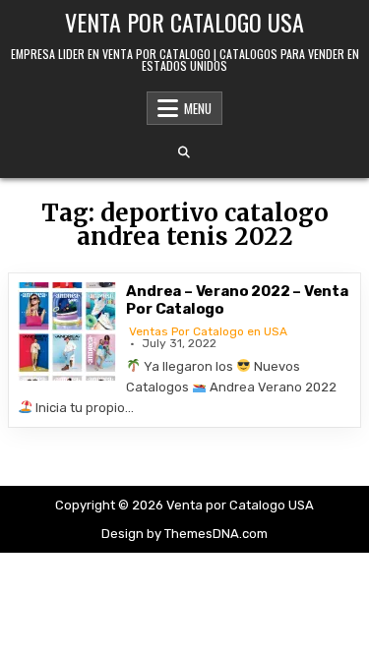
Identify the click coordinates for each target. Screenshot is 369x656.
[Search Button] (184, 152)
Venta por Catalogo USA (184, 21)
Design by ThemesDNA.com (184, 533)
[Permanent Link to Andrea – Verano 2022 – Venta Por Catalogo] (67, 331)
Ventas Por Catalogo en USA (208, 331)
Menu (198, 108)
